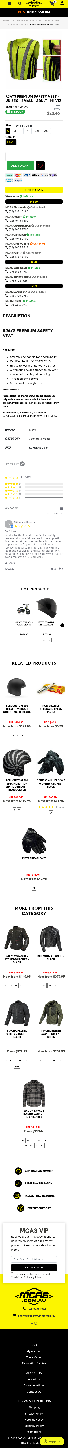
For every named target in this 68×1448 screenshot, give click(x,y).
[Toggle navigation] (20, 3)
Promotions (34, 1432)
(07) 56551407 (18, 272)
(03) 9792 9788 (18, 296)
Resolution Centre (34, 1363)
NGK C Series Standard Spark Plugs (51, 709)
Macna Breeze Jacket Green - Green (51, 1034)
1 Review (59, 807)
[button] (40, 165)
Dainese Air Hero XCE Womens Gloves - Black (51, 783)
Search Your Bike (34, 11)
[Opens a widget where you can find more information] (51, 1441)
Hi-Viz (11, 142)
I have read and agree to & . (30, 1275)
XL (28, 131)
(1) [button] (20, 497)
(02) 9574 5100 (18, 238)
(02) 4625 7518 (18, 247)
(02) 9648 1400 (18, 220)
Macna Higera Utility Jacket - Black (17, 1034)
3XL (46, 131)
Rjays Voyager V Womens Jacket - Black (17, 959)
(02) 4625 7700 (18, 229)
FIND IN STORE (34, 189)
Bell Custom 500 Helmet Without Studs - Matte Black (17, 709)
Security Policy (34, 1426)
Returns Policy (34, 1419)
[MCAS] (34, 3)
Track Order (34, 1357)
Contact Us (34, 1391)
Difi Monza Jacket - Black (51, 958)
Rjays (32, 430)
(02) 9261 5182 (18, 211)
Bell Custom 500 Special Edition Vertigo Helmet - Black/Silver (17, 785)
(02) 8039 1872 (37, 1308)
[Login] (60, 4)
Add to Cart (20, 166)
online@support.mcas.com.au (36, 1316)
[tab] (11, 508)
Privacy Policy (33, 1277)
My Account (34, 1351)
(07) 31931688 (18, 281)
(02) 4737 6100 (18, 256)
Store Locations (34, 1385)
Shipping (34, 1407)
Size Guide (25, 125)
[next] (62, 625)
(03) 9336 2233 (18, 305)
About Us (34, 1379)
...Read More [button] (35, 557)
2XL (37, 131)
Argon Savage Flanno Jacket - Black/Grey (34, 1114)
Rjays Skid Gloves (34, 858)
